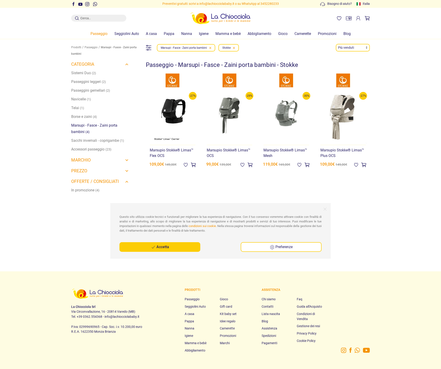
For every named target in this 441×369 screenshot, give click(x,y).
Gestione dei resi (308, 326)
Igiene (204, 33)
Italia (366, 4)
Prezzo (79, 170)
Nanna (186, 33)
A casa (151, 33)
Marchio (81, 160)
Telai (77, 108)
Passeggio (98, 33)
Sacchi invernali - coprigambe (97, 140)
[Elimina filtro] (210, 48)
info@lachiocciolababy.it (177, 4)
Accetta (162, 247)
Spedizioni (269, 336)
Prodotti (76, 47)
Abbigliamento (259, 33)
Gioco (283, 33)
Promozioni (327, 33)
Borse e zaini (84, 116)
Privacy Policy (307, 333)
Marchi (225, 343)
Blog (347, 33)
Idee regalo (227, 321)
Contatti (267, 307)
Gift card (226, 307)
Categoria (82, 64)
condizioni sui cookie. (202, 226)
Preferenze (283, 247)
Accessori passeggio (91, 149)
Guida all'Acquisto (309, 307)
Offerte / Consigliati (95, 181)
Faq (299, 299)
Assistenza (269, 328)
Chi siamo (269, 299)
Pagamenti (269, 343)
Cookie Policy (306, 341)
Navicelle (81, 99)
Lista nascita (271, 314)
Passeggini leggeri (88, 81)
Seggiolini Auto (126, 33)
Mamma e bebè (228, 33)
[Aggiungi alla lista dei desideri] (186, 164)
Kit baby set (228, 314)
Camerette (302, 33)
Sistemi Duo (83, 73)
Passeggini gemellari (90, 90)
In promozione (85, 190)
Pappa (169, 33)
